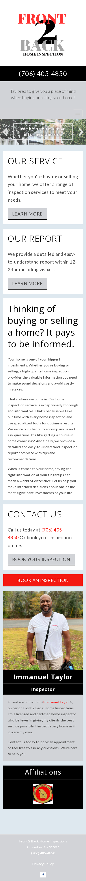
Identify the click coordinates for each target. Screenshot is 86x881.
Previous (6, 131)
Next (79, 131)
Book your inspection (41, 559)
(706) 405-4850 (43, 73)
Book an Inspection (43, 580)
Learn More (27, 213)
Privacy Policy (43, 864)
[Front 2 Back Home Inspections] (43, 33)
